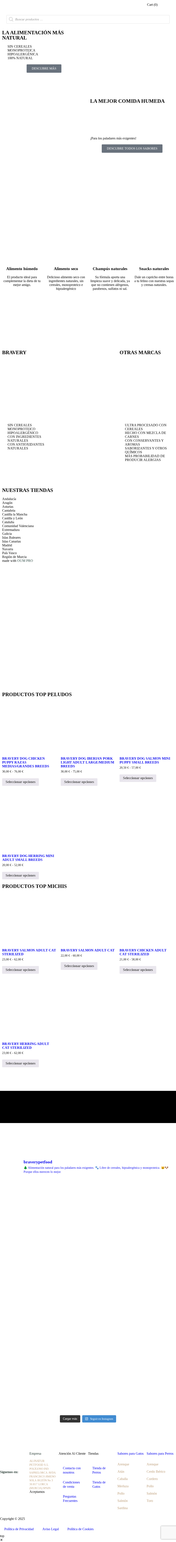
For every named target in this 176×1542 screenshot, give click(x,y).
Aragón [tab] (7, 503)
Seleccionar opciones (20, 782)
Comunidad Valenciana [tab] (18, 526)
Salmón (122, 1501)
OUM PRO (25, 560)
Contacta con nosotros (72, 1470)
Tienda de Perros (99, 1470)
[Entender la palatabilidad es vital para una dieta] (88, 1329)
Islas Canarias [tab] (11, 541)
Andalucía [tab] (9, 499)
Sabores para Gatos (130, 1453)
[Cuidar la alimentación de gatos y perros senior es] (146, 1329)
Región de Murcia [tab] (14, 557)
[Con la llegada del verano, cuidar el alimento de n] (88, 1262)
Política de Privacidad (19, 1529)
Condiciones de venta (71, 1484)
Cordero (152, 1479)
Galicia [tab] (7, 533)
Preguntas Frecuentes (70, 1499)
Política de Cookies (80, 1529)
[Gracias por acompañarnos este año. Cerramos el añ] (88, 1396)
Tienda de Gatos (99, 1484)
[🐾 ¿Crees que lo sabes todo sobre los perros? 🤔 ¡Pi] (30, 1362)
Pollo (120, 1493)
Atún (120, 1471)
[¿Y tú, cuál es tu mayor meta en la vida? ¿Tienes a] (30, 1329)
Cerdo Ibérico (156, 1471)
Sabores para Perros (160, 1453)
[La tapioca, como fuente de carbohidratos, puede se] (30, 1262)
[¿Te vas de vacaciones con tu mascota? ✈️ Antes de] (146, 1195)
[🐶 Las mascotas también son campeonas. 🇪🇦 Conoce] (30, 1229)
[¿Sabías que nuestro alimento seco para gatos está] (146, 1362)
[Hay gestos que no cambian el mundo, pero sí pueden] (30, 1195)
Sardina (122, 1508)
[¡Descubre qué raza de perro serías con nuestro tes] (146, 1296)
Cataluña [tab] (8, 522)
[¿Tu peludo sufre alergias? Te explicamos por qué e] (88, 1362)
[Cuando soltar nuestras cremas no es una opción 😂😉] (146, 1229)
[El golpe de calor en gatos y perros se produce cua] (146, 1262)
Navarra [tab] (7, 549)
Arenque (123, 1464)
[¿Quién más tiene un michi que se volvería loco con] (88, 1296)
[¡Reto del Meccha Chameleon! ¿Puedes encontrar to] (88, 1229)
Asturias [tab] (7, 506)
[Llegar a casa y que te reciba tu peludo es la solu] (88, 1195)
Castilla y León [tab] (12, 518)
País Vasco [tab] (9, 553)
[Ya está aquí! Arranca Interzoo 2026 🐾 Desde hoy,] (30, 1296)
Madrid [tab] (7, 545)
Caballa (122, 1479)
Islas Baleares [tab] (11, 537)
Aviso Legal (50, 1529)
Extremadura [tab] (11, 530)
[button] (166, 7)
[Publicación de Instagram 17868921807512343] (30, 1396)
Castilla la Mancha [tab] (14, 514)
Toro (150, 1501)
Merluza (123, 1486)
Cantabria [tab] (8, 510)
